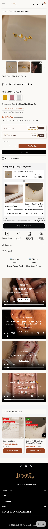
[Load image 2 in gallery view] (24, 67)
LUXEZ (19, 525)
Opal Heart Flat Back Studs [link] (23, 172)
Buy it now (24, 152)
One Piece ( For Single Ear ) (13, 108)
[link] (8, 174)
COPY (41, 128)
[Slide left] (4, 68)
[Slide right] (44, 68)
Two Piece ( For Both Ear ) (13, 112)
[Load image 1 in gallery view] (11, 67)
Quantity (5, 141)
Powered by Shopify (31, 525)
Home (4, 11)
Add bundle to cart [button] (24, 226)
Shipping (16, 120)
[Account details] (38, 4)
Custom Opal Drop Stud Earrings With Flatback (34, 442)
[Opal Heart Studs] (13, 427)
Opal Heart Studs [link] (11, 206)
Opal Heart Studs (9, 441)
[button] (3, 4)
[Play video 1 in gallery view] (36, 67)
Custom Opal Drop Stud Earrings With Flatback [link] (34, 205)
